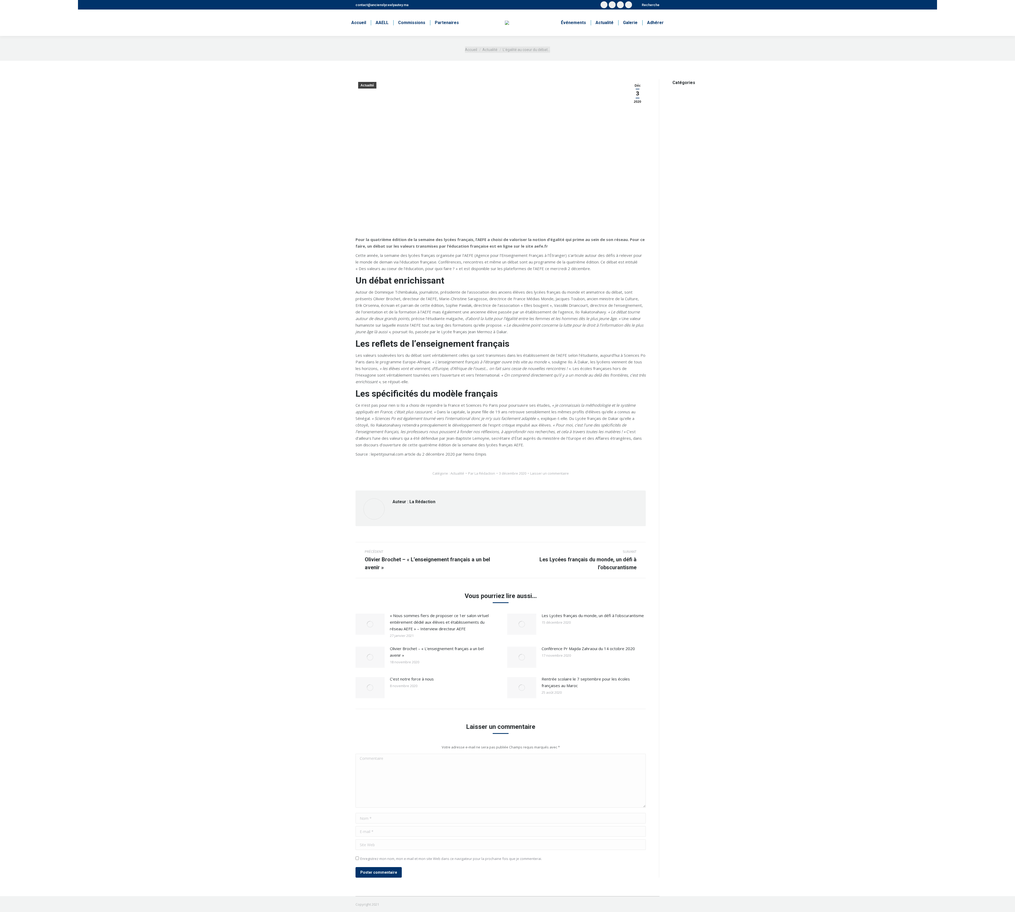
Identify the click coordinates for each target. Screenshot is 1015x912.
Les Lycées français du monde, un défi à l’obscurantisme (593, 615)
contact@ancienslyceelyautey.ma (382, 5)
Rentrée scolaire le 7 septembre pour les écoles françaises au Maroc (586, 682)
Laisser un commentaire (549, 473)
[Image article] (370, 624)
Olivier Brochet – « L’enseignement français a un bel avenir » (437, 652)
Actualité (367, 85)
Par (481, 473)
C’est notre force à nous (412, 679)
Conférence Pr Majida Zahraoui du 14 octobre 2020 (588, 648)
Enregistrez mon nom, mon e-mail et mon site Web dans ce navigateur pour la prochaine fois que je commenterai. (451, 858)
